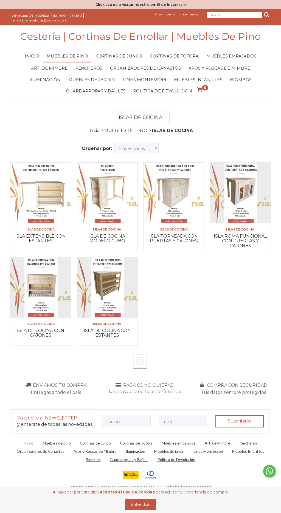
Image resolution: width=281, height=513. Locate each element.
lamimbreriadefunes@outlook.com (39, 20)
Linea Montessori (144, 79)
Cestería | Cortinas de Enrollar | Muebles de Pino (140, 36)
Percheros (88, 68)
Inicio (32, 56)
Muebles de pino (67, 56)
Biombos (241, 79)
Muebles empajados (231, 56)
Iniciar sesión (189, 14)
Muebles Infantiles (198, 79)
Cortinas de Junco (119, 56)
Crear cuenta (165, 14)
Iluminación (45, 79)
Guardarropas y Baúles (95, 91)
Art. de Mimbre (49, 68)
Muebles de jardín (91, 79)
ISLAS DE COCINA (41, 229)
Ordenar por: (97, 148)
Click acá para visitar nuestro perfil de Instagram (140, 4)
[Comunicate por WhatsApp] (269, 471)
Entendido (141, 504)
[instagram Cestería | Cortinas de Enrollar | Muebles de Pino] (140, 361)
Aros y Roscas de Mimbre (219, 68)
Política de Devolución (162, 91)
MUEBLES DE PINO (125, 130)
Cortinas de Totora (174, 56)
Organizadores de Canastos (145, 68)
